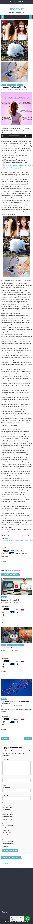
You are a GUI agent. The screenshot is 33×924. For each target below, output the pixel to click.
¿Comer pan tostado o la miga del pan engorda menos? (29, 738)
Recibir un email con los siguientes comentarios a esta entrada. (7, 830)
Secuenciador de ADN (10, 600)
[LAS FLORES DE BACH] (16, 635)
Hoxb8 (9, 570)
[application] (16, 136)
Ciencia (3, 85)
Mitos (15, 645)
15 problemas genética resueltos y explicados (15, 702)
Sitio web (5, 795)
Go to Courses (5, 863)
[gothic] (4, 912)
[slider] (28, 135)
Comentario (6, 760)
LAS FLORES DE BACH (9, 648)
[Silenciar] (25, 136)
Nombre (5, 778)
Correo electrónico (6, 786)
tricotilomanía (16, 570)
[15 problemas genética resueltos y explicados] (16, 687)
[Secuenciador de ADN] (16, 586)
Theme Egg (25, 922)
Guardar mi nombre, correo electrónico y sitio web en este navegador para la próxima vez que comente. (7, 812)
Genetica (20, 85)
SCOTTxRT (16, 9)
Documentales (12, 85)
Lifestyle (10, 645)
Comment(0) (24, 90)
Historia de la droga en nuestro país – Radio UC (6, 738)
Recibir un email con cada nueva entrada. (7, 843)
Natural (21, 645)
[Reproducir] (3, 136)
